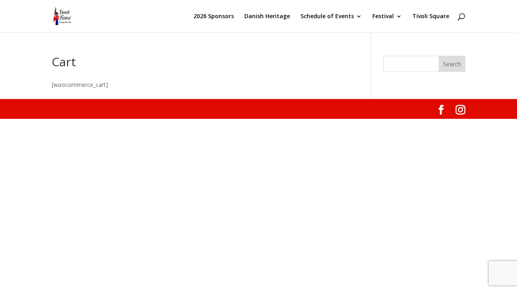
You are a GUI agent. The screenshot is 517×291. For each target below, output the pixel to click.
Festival (383, 16)
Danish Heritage (267, 16)
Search (452, 64)
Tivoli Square (430, 16)
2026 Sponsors (213, 16)
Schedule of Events (327, 16)
